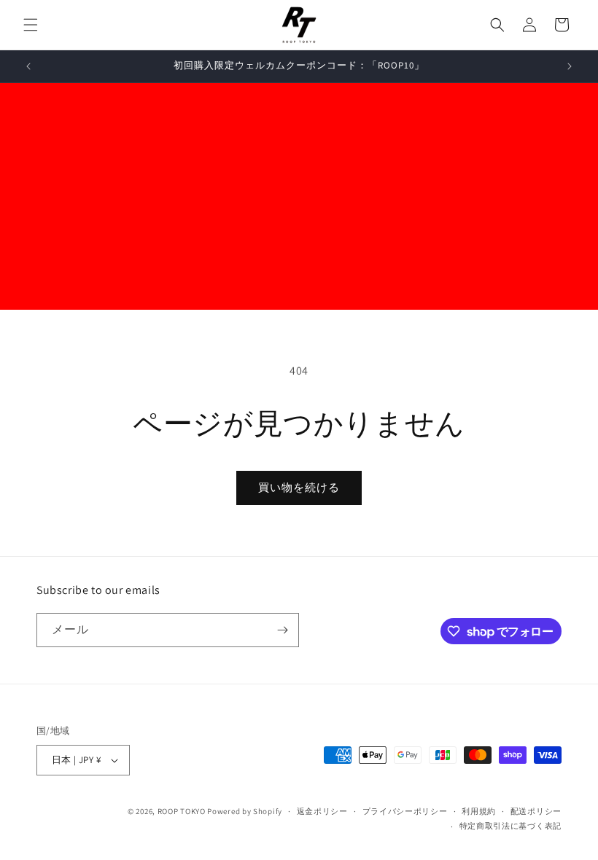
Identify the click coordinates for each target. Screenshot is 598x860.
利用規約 (479, 811)
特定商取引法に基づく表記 (510, 826)
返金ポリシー (322, 811)
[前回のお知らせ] (28, 66)
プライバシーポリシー (405, 811)
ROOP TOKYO (182, 811)
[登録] (282, 630)
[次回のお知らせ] (570, 66)
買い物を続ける (299, 487)
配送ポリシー (536, 811)
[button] (31, 25)
